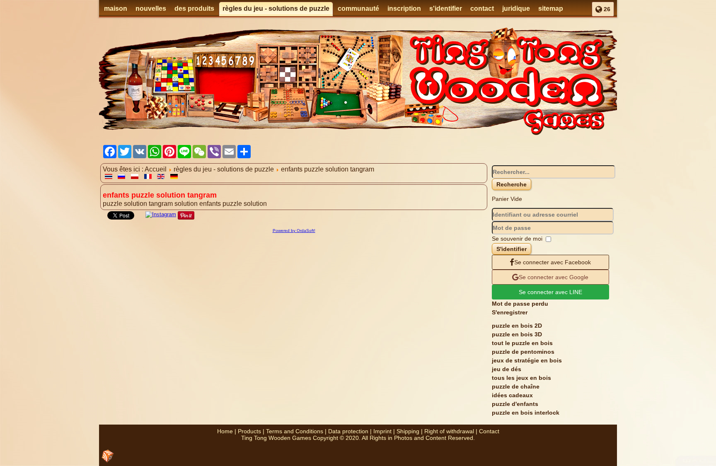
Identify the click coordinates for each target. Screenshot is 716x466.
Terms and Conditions (294, 431)
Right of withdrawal (449, 431)
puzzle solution (126, 203)
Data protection (348, 431)
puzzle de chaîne (515, 386)
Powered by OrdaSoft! (294, 230)
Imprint (382, 431)
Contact (489, 431)
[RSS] (108, 456)
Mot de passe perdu (520, 303)
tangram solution (174, 203)
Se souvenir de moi (517, 238)
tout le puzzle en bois (522, 343)
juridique (516, 8)
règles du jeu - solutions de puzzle (276, 8)
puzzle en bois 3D (517, 334)
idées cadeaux (512, 395)
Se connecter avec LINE (550, 292)
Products (249, 431)
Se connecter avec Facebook (552, 262)
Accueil (156, 169)
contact (482, 8)
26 (606, 9)
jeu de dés (506, 369)
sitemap (550, 8)
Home (225, 431)
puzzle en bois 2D (517, 325)
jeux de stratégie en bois (527, 360)
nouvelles (150, 8)
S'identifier (511, 249)
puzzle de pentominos (523, 351)
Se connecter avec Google (553, 277)
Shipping (408, 431)
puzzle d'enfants (515, 404)
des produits (194, 8)
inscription (404, 8)
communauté (358, 8)
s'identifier (445, 8)
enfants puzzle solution (233, 203)
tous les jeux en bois (521, 377)
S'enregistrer (509, 312)
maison (115, 8)
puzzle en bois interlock (525, 412)
